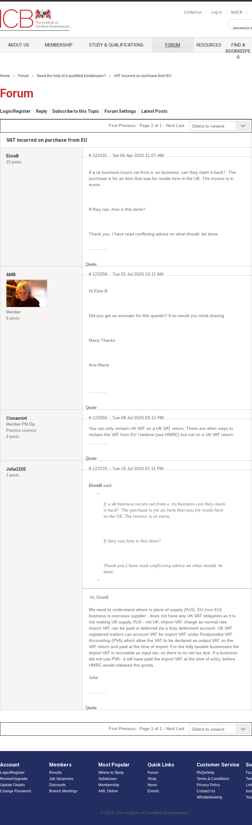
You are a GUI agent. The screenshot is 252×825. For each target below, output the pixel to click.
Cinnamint (16, 418)
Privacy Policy (208, 785)
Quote (91, 264)
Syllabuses (107, 779)
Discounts (57, 785)
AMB (11, 274)
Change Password (15, 791)
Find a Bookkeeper (238, 45)
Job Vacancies (61, 779)
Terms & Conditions (213, 779)
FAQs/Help (206, 772)
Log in (216, 12)
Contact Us (206, 791)
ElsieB (12, 155)
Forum (172, 44)
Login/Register (15, 111)
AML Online (108, 791)
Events (153, 791)
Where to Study (111, 772)
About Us (18, 45)
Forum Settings (120, 111)
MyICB (236, 12)
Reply (41, 111)
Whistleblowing (209, 797)
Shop (152, 779)
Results (55, 772)
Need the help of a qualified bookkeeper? (71, 76)
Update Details (12, 785)
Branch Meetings (63, 791)
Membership (59, 45)
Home (5, 76)
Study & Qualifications (116, 45)
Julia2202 (16, 469)
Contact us (193, 12)
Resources (208, 45)
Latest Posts (154, 111)
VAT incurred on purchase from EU (142, 76)
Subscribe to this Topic (75, 111)
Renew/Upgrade (14, 779)
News (152, 785)
